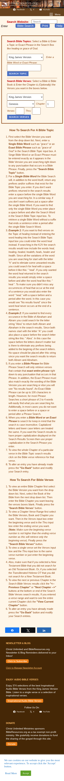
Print (45, 25)
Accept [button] (26, 773)
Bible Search (25, 25)
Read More (11, 773)
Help (59, 25)
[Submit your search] (53, 22)
